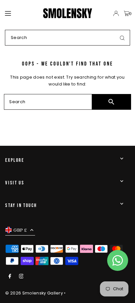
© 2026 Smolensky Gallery (34, 293)
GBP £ (20, 230)
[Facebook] (10, 276)
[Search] (122, 38)
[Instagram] (21, 276)
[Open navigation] (21, 13)
